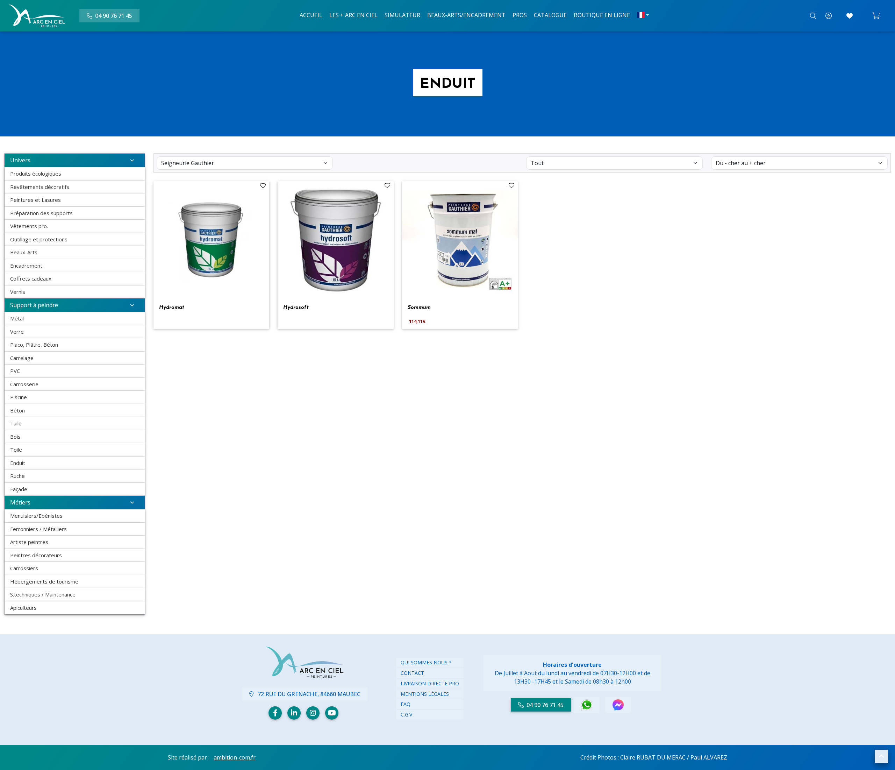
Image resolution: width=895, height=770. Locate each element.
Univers (20, 160)
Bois (15, 436)
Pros (520, 15)
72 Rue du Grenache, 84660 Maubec (308, 694)
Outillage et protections (38, 239)
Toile (16, 449)
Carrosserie (24, 384)
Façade (18, 489)
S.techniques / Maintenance (43, 594)
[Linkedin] (294, 713)
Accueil (311, 15)
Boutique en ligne (602, 15)
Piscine (18, 397)
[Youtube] (331, 713)
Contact (412, 673)
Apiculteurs (23, 607)
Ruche (17, 475)
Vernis (17, 291)
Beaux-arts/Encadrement (466, 15)
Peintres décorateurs (36, 555)
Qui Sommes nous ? (426, 662)
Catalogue (550, 15)
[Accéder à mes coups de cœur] (849, 15)
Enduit (17, 462)
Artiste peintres (29, 541)
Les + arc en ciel (353, 15)
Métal (17, 318)
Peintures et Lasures (35, 199)
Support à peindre (34, 305)
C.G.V (406, 714)
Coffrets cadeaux (30, 278)
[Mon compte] (828, 15)
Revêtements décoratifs (39, 186)
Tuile (16, 423)
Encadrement (26, 265)
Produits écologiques (35, 173)
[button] (881, 756)
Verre (17, 331)
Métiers (20, 502)
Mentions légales (425, 694)
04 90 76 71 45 (545, 705)
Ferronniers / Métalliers (38, 528)
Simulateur (402, 15)
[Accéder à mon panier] (876, 15)
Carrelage (22, 357)
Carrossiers (24, 568)
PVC (15, 370)
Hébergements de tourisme (44, 581)
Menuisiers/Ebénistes (36, 515)
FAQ (405, 704)
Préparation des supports (41, 213)
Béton (17, 410)
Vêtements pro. (29, 225)
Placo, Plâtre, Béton (34, 344)
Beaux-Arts (23, 252)
